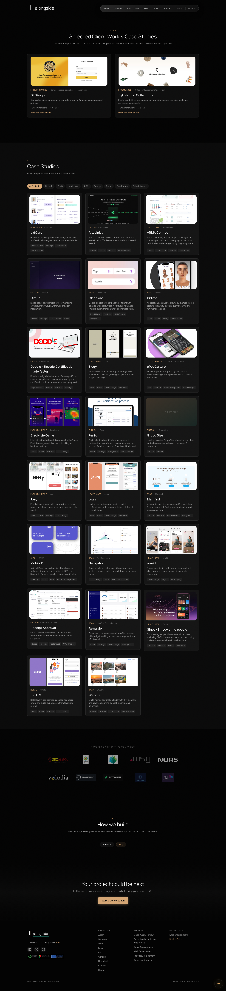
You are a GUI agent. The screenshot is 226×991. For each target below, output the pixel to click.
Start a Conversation (113, 900)
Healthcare (73, 186)
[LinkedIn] (29, 949)
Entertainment (140, 186)
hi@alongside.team (179, 934)
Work (100, 943)
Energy (97, 186)
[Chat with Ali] (218, 984)
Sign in (101, 970)
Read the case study (41, 112)
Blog (121, 844)
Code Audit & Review (144, 934)
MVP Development (143, 951)
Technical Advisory (143, 960)
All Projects (34, 186)
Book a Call (175, 939)
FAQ (100, 952)
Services (107, 844)
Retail (109, 186)
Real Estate (122, 186)
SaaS (60, 186)
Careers (102, 956)
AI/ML (86, 186)
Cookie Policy (193, 981)
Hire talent (103, 961)
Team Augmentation (143, 947)
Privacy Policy (179, 981)
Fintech (48, 186)
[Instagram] (43, 949)
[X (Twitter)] (36, 949)
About (101, 934)
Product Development (144, 955)
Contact (102, 965)
